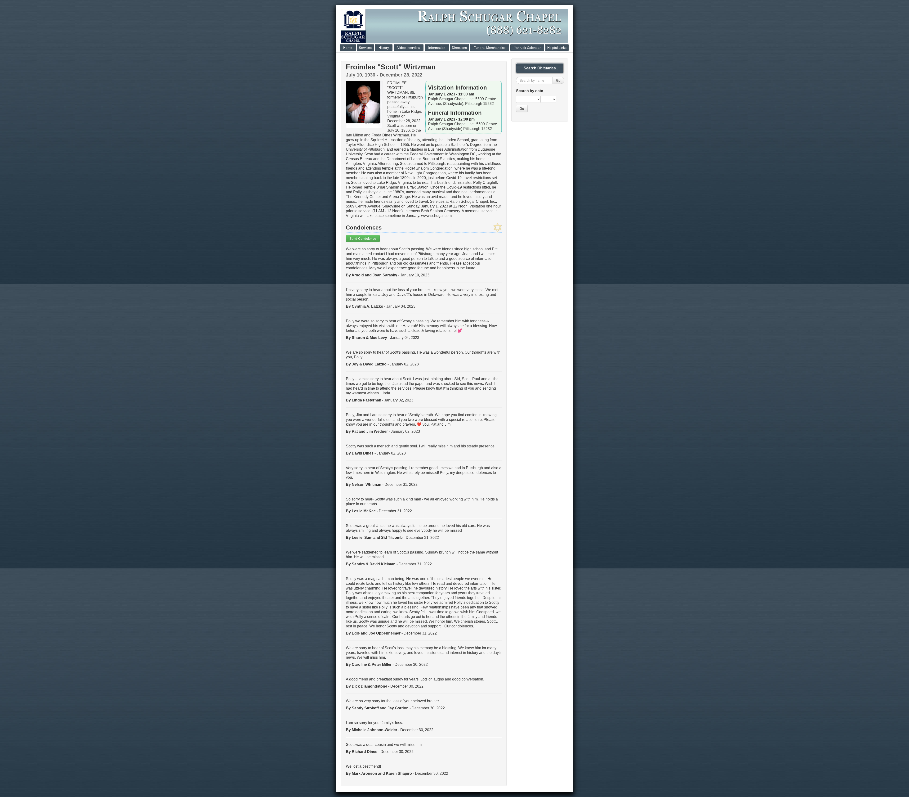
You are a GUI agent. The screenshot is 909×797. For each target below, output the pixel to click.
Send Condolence (362, 238)
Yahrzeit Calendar (527, 48)
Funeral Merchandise (490, 48)
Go (558, 80)
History (384, 48)
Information (436, 48)
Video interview (408, 48)
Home (347, 48)
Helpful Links (556, 48)
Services (365, 48)
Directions (459, 48)
